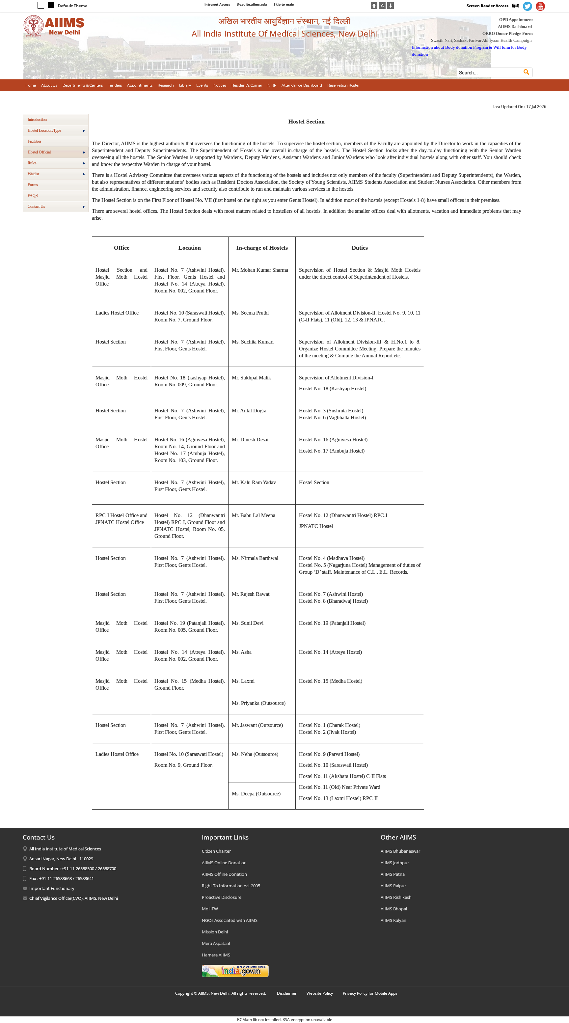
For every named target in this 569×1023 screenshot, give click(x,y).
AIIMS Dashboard (515, 26)
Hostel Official (39, 152)
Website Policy (320, 993)
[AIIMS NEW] (54, 26)
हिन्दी (515, 6)
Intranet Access (217, 4)
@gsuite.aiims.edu (252, 4)
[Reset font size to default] (382, 5)
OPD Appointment (516, 19)
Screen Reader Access (487, 6)
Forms (33, 184)
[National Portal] (235, 971)
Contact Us (36, 206)
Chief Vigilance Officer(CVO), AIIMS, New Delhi (73, 898)
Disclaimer (287, 993)
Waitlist (33, 174)
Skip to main (284, 4)
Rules (32, 163)
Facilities (34, 141)
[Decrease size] (390, 5)
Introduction (37, 119)
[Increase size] (374, 5)
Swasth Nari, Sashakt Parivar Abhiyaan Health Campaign (481, 40)
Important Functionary (51, 888)
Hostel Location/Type (44, 130)
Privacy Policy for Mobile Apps (370, 993)
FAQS (33, 195)
